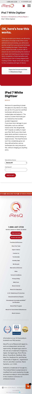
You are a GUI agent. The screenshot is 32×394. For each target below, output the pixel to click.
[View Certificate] (25, 330)
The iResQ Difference (16, 242)
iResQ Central (16, 286)
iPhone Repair (22, 17)
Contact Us (16, 253)
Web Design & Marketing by (12, 392)
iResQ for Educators (16, 289)
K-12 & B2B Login (26, 1)
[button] (28, 386)
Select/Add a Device (10, 160)
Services (4, 17)
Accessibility (16, 390)
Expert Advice (16, 249)
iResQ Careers (16, 313)
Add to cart (10, 175)
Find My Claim (16, 260)
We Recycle (16, 264)
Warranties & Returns (16, 267)
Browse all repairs (16, 237)
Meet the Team (16, 246)
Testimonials (16, 257)
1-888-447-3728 (12, 1)
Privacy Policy (16, 278)
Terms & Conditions (16, 275)
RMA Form (16, 282)
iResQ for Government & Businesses (16, 309)
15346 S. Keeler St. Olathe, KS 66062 (16, 229)
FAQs (16, 271)
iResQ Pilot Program (16, 306)
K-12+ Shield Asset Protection (16, 293)
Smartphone (13, 17)
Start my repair (16, 233)
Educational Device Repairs (16, 296)
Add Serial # (8, 167)
